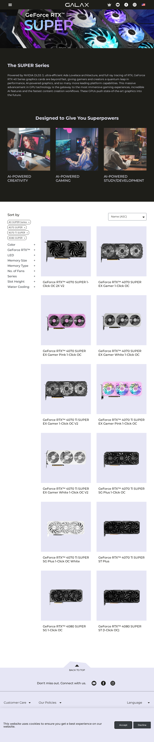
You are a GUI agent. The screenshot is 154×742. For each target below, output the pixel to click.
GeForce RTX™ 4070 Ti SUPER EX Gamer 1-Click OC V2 (66, 421)
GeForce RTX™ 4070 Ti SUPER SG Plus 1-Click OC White (66, 559)
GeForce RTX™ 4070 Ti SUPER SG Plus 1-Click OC (121, 490)
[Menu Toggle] (8, 5)
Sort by (13, 215)
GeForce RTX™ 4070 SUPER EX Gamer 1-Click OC (119, 284)
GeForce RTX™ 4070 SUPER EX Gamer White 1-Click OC (119, 353)
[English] (143, 5)
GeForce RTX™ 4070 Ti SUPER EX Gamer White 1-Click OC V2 (66, 490)
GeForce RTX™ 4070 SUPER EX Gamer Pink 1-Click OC (64, 353)
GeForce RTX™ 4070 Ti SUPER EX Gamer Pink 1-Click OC (121, 421)
